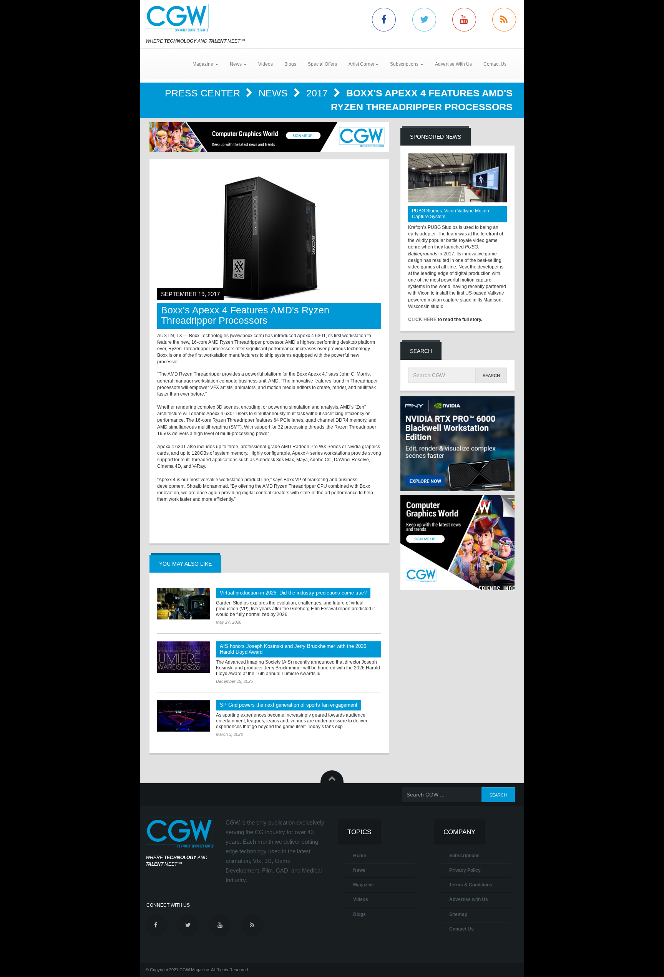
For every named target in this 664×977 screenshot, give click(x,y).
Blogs (290, 64)
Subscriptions (464, 855)
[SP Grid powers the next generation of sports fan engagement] (183, 716)
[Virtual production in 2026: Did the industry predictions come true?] (183, 603)
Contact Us (494, 64)
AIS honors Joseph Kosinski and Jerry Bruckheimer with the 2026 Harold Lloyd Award (293, 649)
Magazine (363, 885)
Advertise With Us (453, 64)
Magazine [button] (203, 64)
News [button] (236, 64)
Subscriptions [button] (405, 64)
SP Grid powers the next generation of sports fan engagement (288, 705)
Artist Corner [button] (362, 64)
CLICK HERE (422, 319)
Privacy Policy (465, 870)
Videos (265, 64)
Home (359, 855)
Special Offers (322, 64)
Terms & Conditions (470, 885)
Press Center (204, 93)
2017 (318, 93)
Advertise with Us (468, 899)
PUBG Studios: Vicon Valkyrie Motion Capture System (450, 213)
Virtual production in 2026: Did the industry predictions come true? (293, 593)
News (274, 93)
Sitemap (458, 914)
